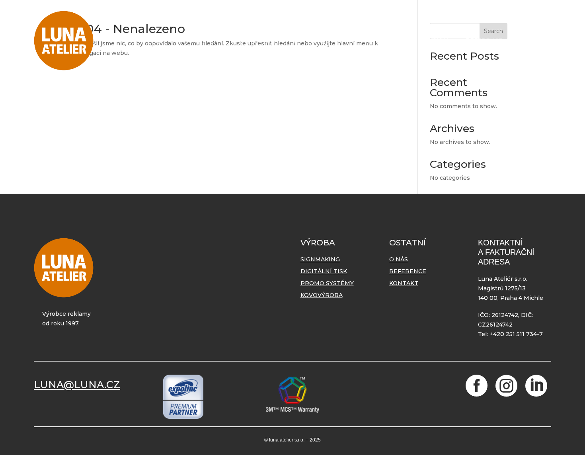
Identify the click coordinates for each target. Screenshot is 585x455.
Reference (484, 40)
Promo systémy (320, 40)
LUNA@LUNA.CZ (77, 385)
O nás (150, 40)
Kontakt (533, 40)
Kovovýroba (384, 40)
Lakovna (435, 40)
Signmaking (195, 40)
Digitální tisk (254, 40)
